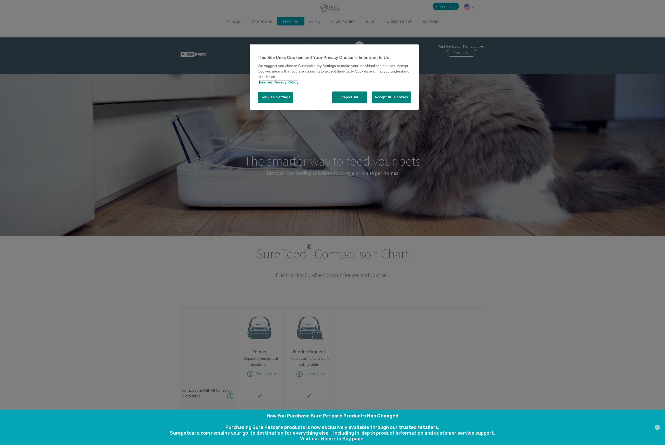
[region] (334, 77)
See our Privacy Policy (278, 82)
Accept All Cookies (391, 97)
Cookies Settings (275, 97)
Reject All (349, 97)
